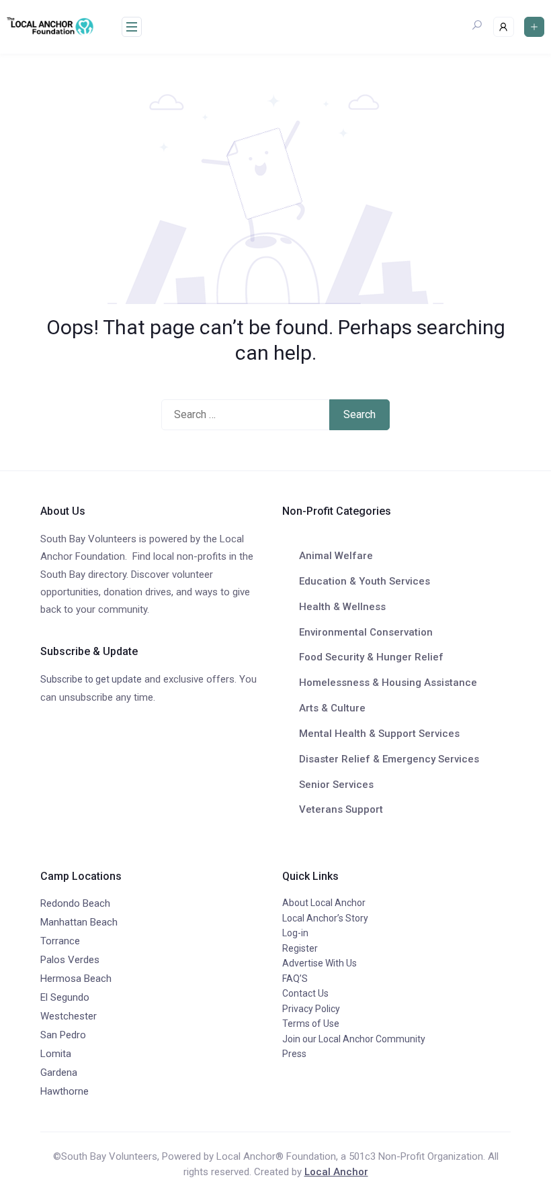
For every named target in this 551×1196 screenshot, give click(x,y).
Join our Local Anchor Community (353, 1039)
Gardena (58, 1072)
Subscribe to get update (91, 679)
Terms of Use (310, 1023)
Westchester (68, 1016)
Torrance (60, 941)
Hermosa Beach (76, 979)
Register (300, 948)
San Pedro (63, 1035)
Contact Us (305, 993)
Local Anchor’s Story (325, 918)
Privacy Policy (311, 1008)
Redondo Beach (75, 903)
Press (294, 1053)
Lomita (55, 1054)
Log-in (295, 933)
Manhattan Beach (79, 922)
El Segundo (64, 997)
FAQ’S (295, 978)
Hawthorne (64, 1091)
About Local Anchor (324, 902)
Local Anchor (336, 1172)
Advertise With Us (319, 963)
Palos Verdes (69, 960)
